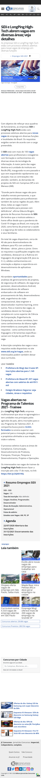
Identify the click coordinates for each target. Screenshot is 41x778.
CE (27, 14)
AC (7, 14)
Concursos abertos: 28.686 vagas (15, 621)
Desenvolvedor (10, 503)
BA (23, 14)
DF (30, 14)
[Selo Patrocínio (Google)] (32, 8)
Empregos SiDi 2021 (19, 56)
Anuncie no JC (14, 757)
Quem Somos (14, 752)
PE (25, 515)
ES (34, 14)
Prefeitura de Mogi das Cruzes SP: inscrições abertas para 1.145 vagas (22, 371)
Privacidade (27, 757)
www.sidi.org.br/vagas (12, 351)
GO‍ (38, 14)
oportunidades (20, 276)
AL (11, 14)
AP (15, 14)
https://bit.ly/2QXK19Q (12, 473)
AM (18, 14)
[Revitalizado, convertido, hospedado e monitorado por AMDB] (38, 774)
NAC (2, 14)
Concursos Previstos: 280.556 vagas (16, 626)
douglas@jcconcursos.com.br (25, 91)
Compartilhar (20, 87)
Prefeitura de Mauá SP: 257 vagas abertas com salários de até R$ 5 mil (22, 382)
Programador (23, 500)
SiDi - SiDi (7, 490)
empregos (5, 544)
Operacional (9, 509)
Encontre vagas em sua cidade (12, 663)
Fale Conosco (27, 752)
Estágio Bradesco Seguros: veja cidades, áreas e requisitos (21, 392)
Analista (13, 500)
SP (28, 515)
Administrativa (25, 506)
